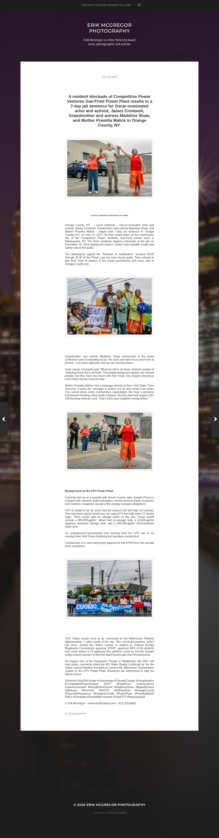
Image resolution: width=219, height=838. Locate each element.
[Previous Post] (4, 419)
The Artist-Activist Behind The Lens (106, 5)
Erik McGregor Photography (109, 28)
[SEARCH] (139, 5)
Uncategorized (77, 713)
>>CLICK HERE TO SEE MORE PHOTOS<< (109, 202)
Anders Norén (116, 812)
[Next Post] (215, 419)
